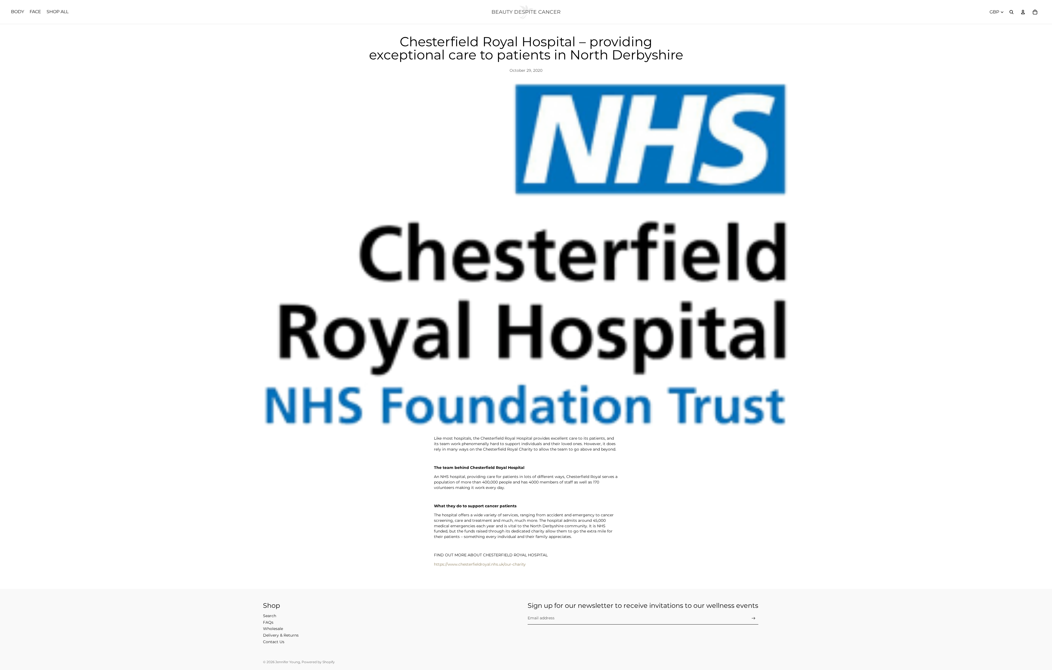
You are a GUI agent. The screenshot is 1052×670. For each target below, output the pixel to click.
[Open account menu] (1023, 12)
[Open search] (1011, 12)
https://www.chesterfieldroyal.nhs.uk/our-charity (480, 564)
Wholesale (273, 628)
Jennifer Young (287, 662)
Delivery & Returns (281, 635)
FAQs (268, 622)
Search (269, 615)
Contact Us (273, 641)
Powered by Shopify (318, 662)
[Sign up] (753, 618)
